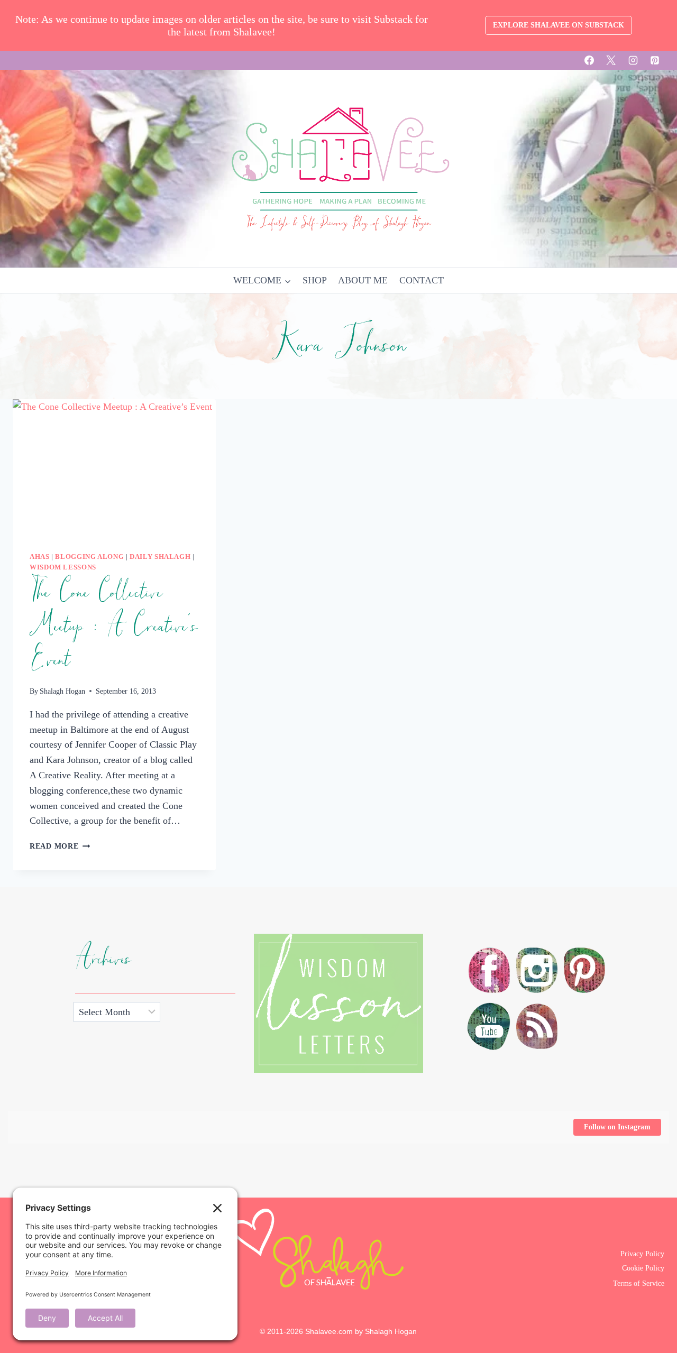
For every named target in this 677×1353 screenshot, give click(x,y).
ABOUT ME (363, 280)
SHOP (315, 280)
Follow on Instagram (617, 1127)
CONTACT (421, 280)
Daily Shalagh (160, 556)
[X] (610, 60)
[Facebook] (589, 60)
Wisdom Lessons (63, 567)
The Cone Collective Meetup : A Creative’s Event (113, 627)
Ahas (40, 556)
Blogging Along (89, 556)
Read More (60, 846)
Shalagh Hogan (62, 691)
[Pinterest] (654, 60)
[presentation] (114, 467)
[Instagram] (633, 60)
